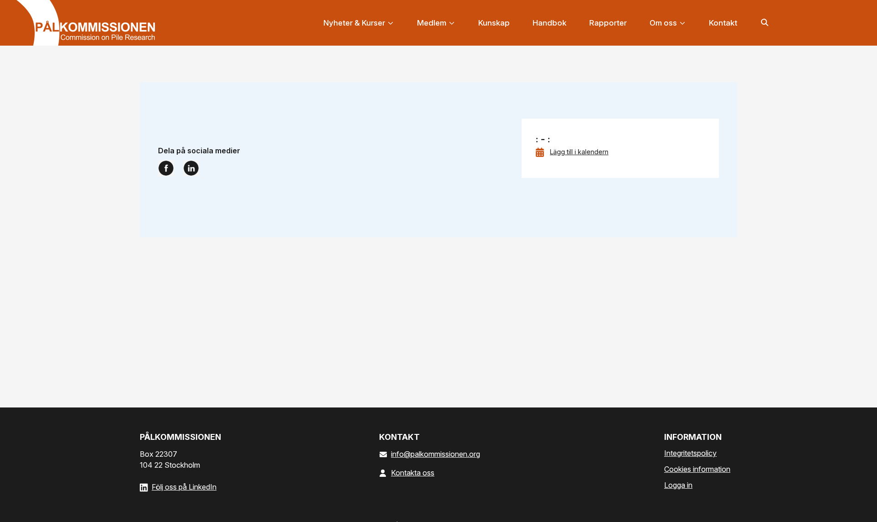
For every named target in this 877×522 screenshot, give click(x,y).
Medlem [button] (432, 22)
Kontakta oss (412, 472)
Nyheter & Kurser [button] (355, 22)
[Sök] (765, 21)
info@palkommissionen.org (435, 454)
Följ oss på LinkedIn (184, 486)
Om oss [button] (664, 22)
